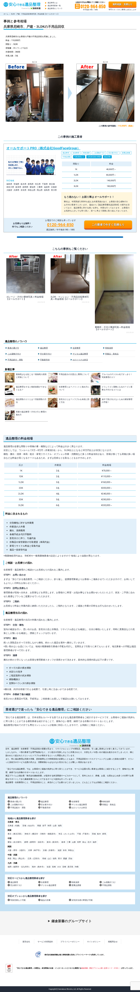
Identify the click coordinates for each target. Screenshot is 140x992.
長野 (79, 842)
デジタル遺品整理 (80, 354)
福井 (95, 842)
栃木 (99, 834)
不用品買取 (107, 885)
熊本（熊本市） (38, 867)
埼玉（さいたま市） (67, 834)
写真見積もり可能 (18, 900)
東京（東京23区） (15, 834)
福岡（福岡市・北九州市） (19, 867)
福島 (60, 825)
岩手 (44, 825)
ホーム (6, 14)
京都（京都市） (49, 850)
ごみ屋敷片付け (14, 354)
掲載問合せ (113, 942)
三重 (69, 842)
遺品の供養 (45, 900)
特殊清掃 (109, 348)
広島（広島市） (34, 858)
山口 (49, 858)
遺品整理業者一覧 (54, 6)
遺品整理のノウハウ (55, 8)
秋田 (49, 825)
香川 (60, 858)
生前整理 (76, 348)
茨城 (94, 834)
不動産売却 (45, 360)
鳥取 (9, 858)
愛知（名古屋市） (15, 842)
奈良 (65, 850)
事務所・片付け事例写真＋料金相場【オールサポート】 (112, 328)
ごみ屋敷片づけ (109, 882)
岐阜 (63, 842)
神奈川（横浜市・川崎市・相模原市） (41, 834)
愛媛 (65, 858)
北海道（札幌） (14, 825)
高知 (70, 858)
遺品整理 (44, 348)
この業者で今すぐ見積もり (108, 224)
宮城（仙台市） (29, 825)
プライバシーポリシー (70, 942)
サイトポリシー (93, 942)
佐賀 (49, 867)
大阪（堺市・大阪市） (17, 850)
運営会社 (26, 942)
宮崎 (64, 867)
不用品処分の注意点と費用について (74, 374)
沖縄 (76, 867)
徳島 (55, 858)
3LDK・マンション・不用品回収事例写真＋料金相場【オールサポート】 (70, 298)
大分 (59, 867)
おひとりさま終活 (80, 360)
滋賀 (60, 850)
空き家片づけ (16, 885)
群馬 (104, 834)
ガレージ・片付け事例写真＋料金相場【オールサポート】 (24, 298)
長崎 (54, 867)
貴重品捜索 (76, 885)
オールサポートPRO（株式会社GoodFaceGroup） (70, 188)
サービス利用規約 (45, 942)
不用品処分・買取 (15, 360)
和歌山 (71, 850)
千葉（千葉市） (84, 834)
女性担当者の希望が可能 (82, 900)
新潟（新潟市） (53, 842)
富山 (84, 842)
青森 (39, 825)
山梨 (74, 842)
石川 (89, 842)
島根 (44, 858)
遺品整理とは (52, 3)
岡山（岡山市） (19, 858)
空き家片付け (46, 354)
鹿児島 (70, 867)
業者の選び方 (13, 348)
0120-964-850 (60, 224)
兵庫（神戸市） (35, 850)
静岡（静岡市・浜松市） (34, 842)
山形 (55, 825)
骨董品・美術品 (112, 354)
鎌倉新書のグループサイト (72, 921)
